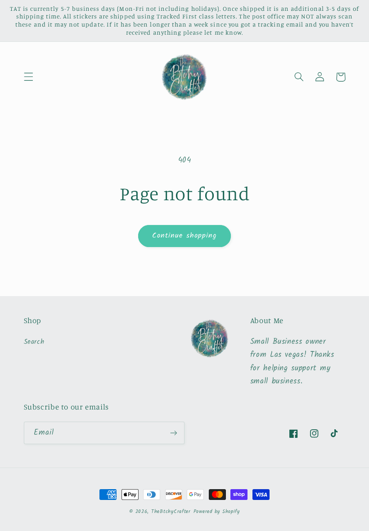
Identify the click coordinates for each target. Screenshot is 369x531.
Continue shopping (184, 235)
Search (34, 342)
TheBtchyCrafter (171, 512)
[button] (28, 77)
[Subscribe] (173, 433)
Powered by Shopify (217, 512)
